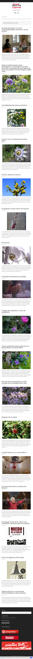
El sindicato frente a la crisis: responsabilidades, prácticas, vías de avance (15, 29)
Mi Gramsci (6, 243)
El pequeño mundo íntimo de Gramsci (15, 209)
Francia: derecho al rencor (11, 175)
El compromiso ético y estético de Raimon (14, 487)
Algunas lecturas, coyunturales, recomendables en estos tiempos (14, 592)
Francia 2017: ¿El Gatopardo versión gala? (14, 140)
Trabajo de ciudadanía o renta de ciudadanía (13, 311)
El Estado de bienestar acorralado (14, 276)
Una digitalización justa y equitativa (14, 105)
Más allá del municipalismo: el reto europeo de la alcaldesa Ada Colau (14, 382)
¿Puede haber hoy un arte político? (14, 452)
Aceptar (31, 657)
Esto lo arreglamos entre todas (13, 557)
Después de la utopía (9, 417)
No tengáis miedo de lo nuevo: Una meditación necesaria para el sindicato (16, 522)
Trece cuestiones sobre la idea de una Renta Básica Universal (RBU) (15, 347)
